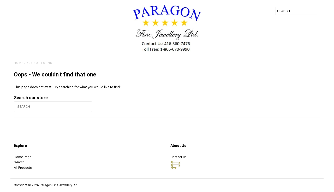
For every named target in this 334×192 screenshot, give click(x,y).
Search (19, 162)
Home (18, 63)
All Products (23, 168)
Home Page (22, 157)
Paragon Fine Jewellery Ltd (58, 185)
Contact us (178, 157)
